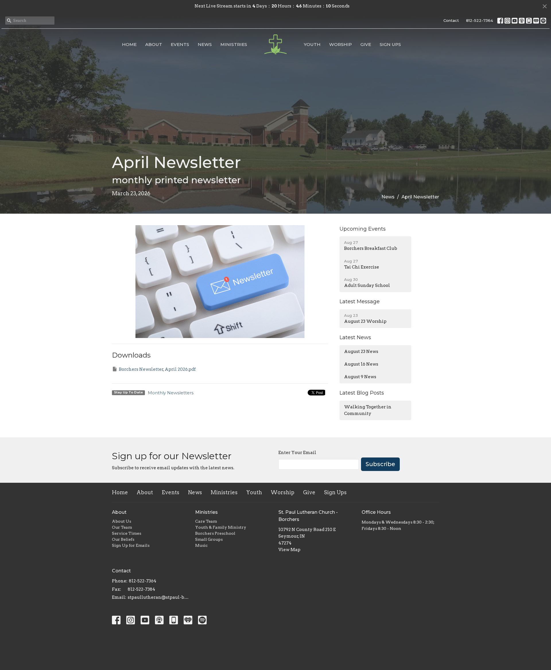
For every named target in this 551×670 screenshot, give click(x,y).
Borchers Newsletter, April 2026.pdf (157, 369)
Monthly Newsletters (170, 392)
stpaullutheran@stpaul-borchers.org (158, 597)
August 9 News (360, 376)
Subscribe (380, 464)
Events (180, 44)
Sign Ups (390, 44)
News (205, 44)
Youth (312, 44)
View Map (289, 549)
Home (129, 44)
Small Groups (209, 539)
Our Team (122, 527)
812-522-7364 (479, 20)
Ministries (233, 44)
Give (365, 44)
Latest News (355, 337)
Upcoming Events (362, 229)
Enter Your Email (297, 452)
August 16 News (361, 364)
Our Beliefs (123, 539)
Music (201, 545)
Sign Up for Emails (131, 545)
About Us (121, 521)
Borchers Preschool (215, 533)
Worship (340, 44)
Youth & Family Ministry (220, 527)
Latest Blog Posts (361, 393)
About (153, 44)
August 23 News (361, 351)
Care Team (206, 521)
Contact (451, 20)
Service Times (126, 533)
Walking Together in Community (367, 410)
